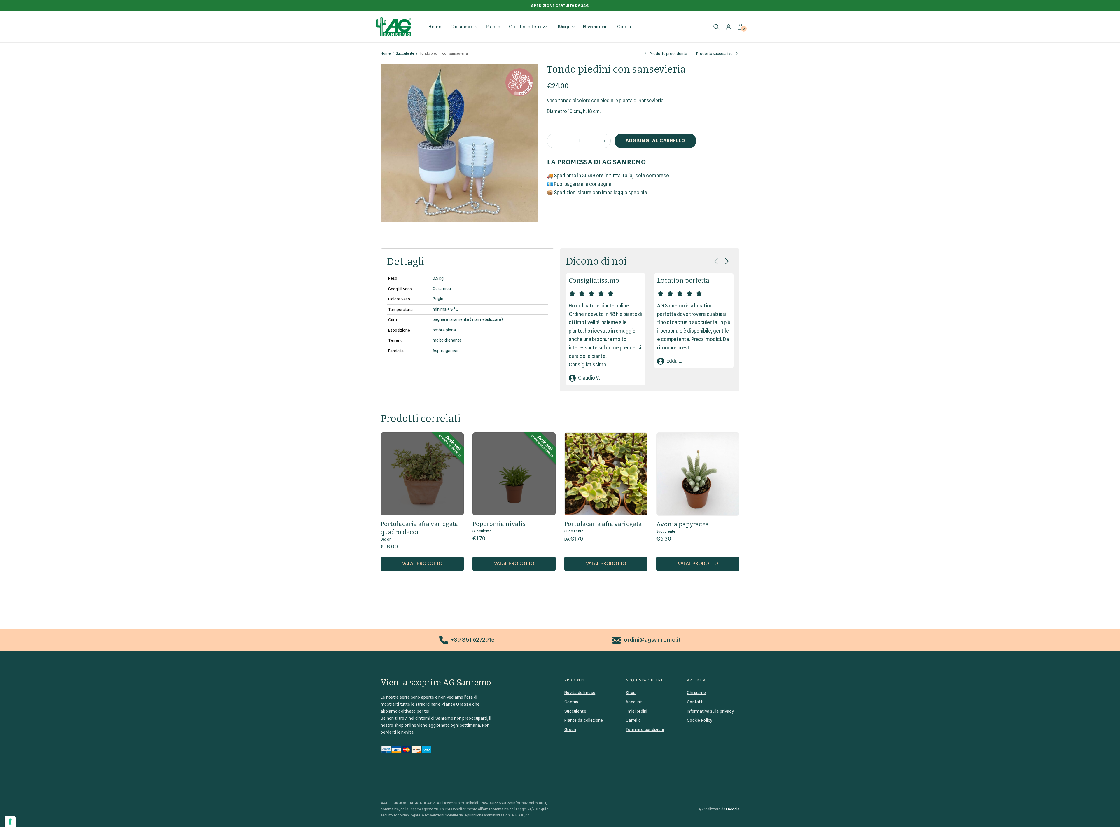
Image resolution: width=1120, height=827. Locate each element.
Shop (563, 26)
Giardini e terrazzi (529, 26)
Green (570, 729)
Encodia (732, 809)
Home (434, 26)
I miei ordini (637, 711)
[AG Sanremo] (393, 26)
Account (634, 702)
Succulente (405, 53)
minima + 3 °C (446, 309)
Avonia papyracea (682, 524)
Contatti (627, 26)
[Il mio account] (728, 26)
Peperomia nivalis (499, 523)
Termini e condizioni (645, 729)
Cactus (571, 702)
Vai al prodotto (422, 564)
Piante (493, 26)
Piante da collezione (583, 720)
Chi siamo (461, 26)
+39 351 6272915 (473, 639)
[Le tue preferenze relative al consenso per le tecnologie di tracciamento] (10, 821)
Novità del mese (579, 692)
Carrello (633, 720)
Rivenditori (595, 26)
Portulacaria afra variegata (603, 523)
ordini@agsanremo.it (652, 639)
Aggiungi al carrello (655, 141)
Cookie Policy (700, 720)
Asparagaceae (446, 350)
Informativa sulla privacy (710, 711)
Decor (386, 539)
